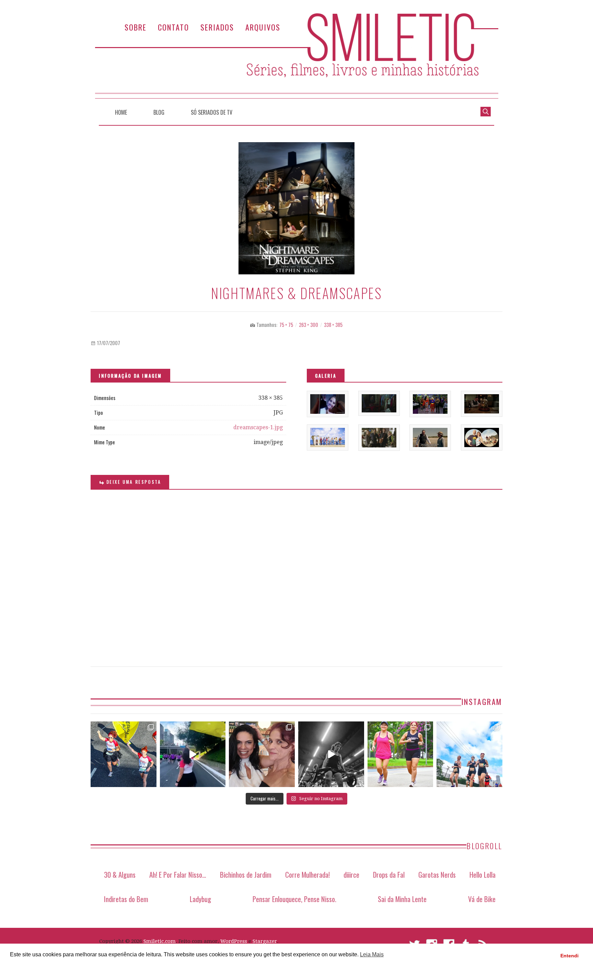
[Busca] (485, 111)
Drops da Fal (389, 874)
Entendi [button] (569, 955)
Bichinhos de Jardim (245, 874)
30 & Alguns (120, 874)
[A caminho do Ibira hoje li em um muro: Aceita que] (400, 754)
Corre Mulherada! (307, 874)
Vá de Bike (482, 898)
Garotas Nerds (437, 874)
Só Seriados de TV (211, 112)
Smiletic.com (159, 941)
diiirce (351, 874)
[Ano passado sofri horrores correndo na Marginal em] (469, 754)
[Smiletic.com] (296, 56)
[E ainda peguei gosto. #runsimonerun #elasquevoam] (331, 754)
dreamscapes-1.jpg (258, 427)
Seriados (217, 27)
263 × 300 (308, 324)
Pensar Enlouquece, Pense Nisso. (294, 898)
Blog (158, 112)
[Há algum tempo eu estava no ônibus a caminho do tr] (123, 754)
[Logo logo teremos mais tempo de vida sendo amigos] (262, 754)
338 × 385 (333, 324)
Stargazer (265, 941)
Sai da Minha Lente (402, 898)
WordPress (233, 941)
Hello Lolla (482, 874)
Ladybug (200, 898)
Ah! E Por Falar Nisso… (177, 874)
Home (121, 112)
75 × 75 (286, 324)
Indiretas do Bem (126, 898)
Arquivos (262, 27)
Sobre (136, 27)
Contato (173, 27)
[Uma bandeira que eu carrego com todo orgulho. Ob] (193, 754)
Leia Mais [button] (372, 954)
